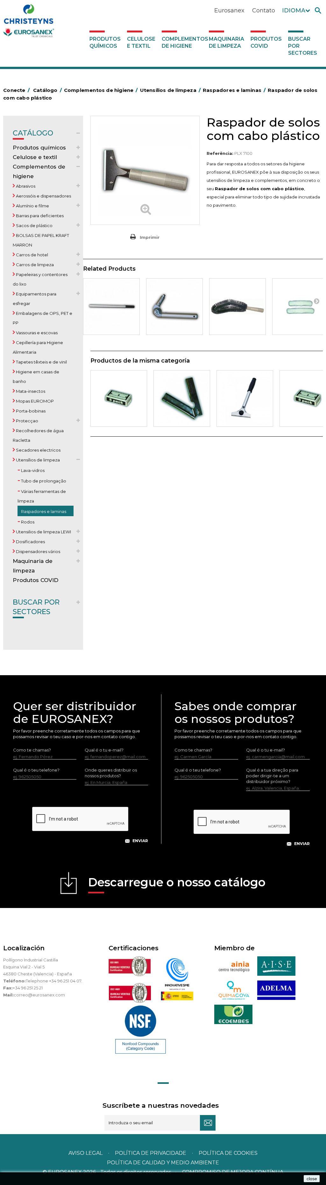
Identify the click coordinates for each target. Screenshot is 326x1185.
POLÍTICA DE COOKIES (228, 1153)
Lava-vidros (32, 470)
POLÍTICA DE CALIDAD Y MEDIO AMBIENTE (163, 1163)
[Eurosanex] (46, 22)
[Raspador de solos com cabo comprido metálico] (244, 398)
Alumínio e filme (32, 205)
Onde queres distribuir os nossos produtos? (111, 772)
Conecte (16, 90)
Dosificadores (30, 541)
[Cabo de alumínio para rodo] (111, 306)
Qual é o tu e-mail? (104, 749)
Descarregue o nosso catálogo (177, 882)
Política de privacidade (150, 1153)
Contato (263, 10)
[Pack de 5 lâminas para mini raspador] (118, 398)
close (312, 1178)
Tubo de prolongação (43, 480)
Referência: (220, 153)
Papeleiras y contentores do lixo (40, 279)
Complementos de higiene (184, 42)
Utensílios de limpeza (37, 459)
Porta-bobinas (30, 410)
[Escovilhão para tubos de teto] (237, 306)
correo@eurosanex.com (39, 994)
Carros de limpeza (34, 264)
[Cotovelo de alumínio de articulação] (174, 306)
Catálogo (33, 133)
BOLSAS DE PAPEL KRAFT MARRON (41, 240)
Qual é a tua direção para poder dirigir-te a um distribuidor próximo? (272, 775)
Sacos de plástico (34, 225)
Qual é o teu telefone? (36, 770)
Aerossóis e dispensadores (43, 195)
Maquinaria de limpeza (226, 42)
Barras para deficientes (39, 215)
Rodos (27, 521)
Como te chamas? (32, 749)
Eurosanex (229, 10)
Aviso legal (85, 1153)
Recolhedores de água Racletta (38, 435)
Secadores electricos (37, 450)
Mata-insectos (30, 391)
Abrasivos (25, 186)
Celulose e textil (141, 42)
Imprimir (149, 237)
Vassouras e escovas (36, 332)
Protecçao (26, 420)
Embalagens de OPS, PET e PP (42, 318)
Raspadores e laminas (43, 511)
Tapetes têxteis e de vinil (41, 361)
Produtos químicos (105, 42)
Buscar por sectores (302, 46)
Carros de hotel (31, 254)
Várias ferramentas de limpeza (42, 496)
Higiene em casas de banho (36, 376)
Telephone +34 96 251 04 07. (54, 980)
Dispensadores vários (37, 551)
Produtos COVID (266, 42)
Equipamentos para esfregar (34, 298)
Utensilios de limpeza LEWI (43, 531)
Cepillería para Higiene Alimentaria (38, 347)
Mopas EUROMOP (34, 401)
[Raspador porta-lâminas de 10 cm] (181, 398)
